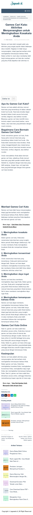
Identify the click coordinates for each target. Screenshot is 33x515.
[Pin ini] (8, 395)
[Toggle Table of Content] (13, 98)
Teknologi (10, 430)
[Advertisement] (16, 79)
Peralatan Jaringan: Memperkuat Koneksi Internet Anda (20, 421)
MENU (28, 11)
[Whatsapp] (15, 395)
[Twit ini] (5, 395)
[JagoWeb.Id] (16, 3)
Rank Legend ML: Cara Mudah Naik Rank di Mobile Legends (21, 413)
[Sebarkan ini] (2, 395)
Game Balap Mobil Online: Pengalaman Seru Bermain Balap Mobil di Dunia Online (20, 405)
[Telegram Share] (12, 395)
